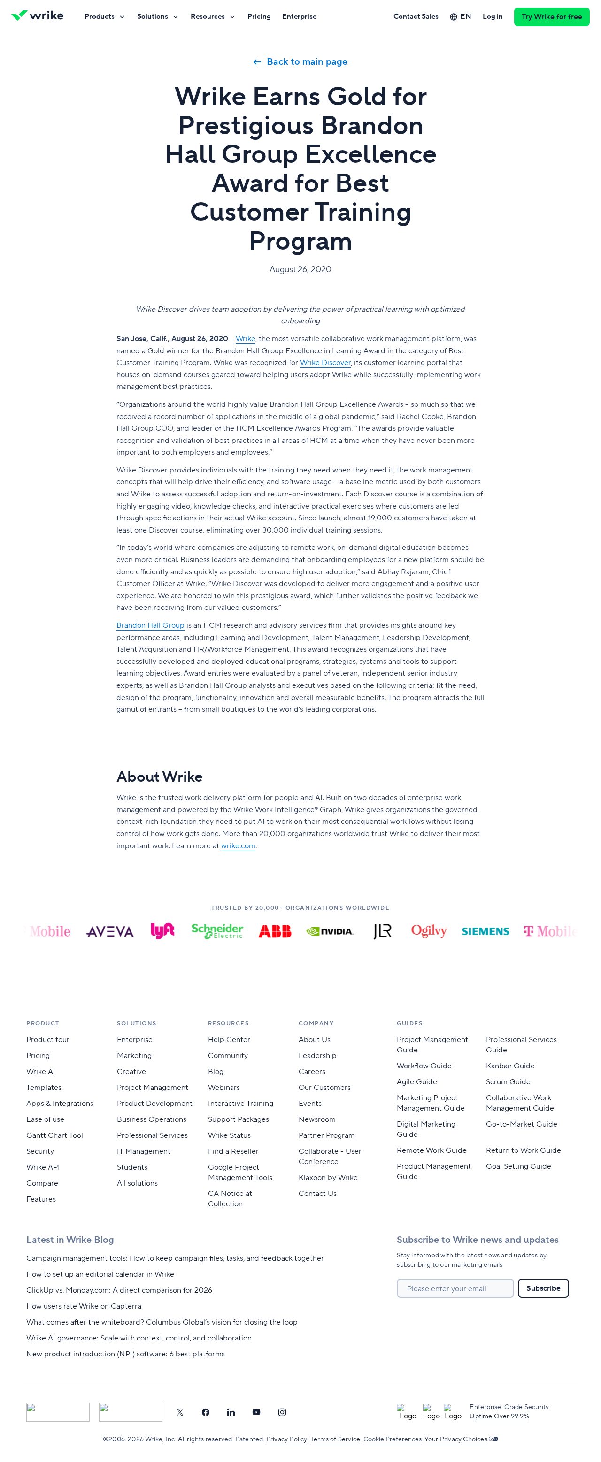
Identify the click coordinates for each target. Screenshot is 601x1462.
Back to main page (307, 62)
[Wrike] (40, 17)
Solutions (152, 16)
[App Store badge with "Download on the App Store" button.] (58, 1412)
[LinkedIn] (231, 1412)
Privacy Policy (287, 1439)
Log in (493, 16)
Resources (208, 16)
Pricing (259, 16)
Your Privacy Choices (455, 1439)
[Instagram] (282, 1412)
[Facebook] (205, 1412)
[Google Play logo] (130, 1412)
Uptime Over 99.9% (499, 1416)
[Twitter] (180, 1412)
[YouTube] (256, 1412)
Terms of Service (335, 1439)
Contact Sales (416, 16)
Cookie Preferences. (393, 1439)
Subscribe (543, 1288)
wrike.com (238, 846)
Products (100, 16)
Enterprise (299, 16)
